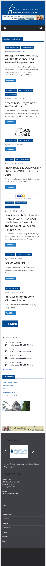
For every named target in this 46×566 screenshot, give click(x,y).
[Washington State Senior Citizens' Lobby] (5, 28)
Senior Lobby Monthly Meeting (21, 345)
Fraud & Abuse (10, 254)
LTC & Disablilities (11, 90)
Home (4, 505)
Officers (4, 536)
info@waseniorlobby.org (10, 493)
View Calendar (7, 370)
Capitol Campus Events (9, 382)
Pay (3, 541)
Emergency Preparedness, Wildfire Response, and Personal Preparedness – (21, 59)
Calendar (5, 523)
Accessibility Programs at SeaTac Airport (21, 104)
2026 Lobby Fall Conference (20, 351)
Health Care (9, 159)
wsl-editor (22, 51)
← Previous (10, 323)
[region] (23, 454)
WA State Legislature (8, 392)
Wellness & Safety (27, 47)
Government (6, 528)
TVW (4, 389)
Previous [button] (5, 451)
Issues (4, 510)
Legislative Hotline (8, 385)
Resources (5, 519)
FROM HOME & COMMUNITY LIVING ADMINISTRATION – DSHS (23, 171)
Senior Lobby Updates (12, 47)
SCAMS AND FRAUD (17, 263)
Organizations (7, 514)
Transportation (11, 94)
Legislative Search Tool (9, 396)
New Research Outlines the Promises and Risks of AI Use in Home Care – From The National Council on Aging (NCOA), (22, 222)
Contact (4, 532)
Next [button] (33, 451)
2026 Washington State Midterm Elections (19, 298)
